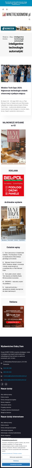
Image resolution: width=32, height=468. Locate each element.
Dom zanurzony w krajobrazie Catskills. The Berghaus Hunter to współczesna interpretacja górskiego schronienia (13, 256)
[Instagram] (6, 9)
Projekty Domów (6, 407)
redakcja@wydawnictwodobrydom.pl (15, 376)
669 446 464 (7, 372)
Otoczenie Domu (6, 405)
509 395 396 (7, 368)
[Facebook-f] (3, 9)
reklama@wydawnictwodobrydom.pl (14, 380)
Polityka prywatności (7, 453)
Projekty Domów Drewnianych (10, 410)
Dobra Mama (5, 397)
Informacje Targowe (7, 430)
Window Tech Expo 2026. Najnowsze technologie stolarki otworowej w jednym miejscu (14, 91)
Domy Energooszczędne (8, 399)
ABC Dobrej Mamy (6, 394)
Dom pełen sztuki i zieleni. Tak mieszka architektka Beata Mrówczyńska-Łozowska (12, 276)
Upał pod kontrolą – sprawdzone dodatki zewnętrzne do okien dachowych (13, 289)
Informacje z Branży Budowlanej (11, 433)
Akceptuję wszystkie (16, 464)
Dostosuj (16, 460)
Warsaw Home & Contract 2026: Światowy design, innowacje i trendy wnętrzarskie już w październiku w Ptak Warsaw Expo (13, 266)
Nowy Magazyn (5, 402)
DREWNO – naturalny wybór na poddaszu (13, 282)
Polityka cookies (18, 453)
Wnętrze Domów (6, 412)
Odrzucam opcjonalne (16, 457)
